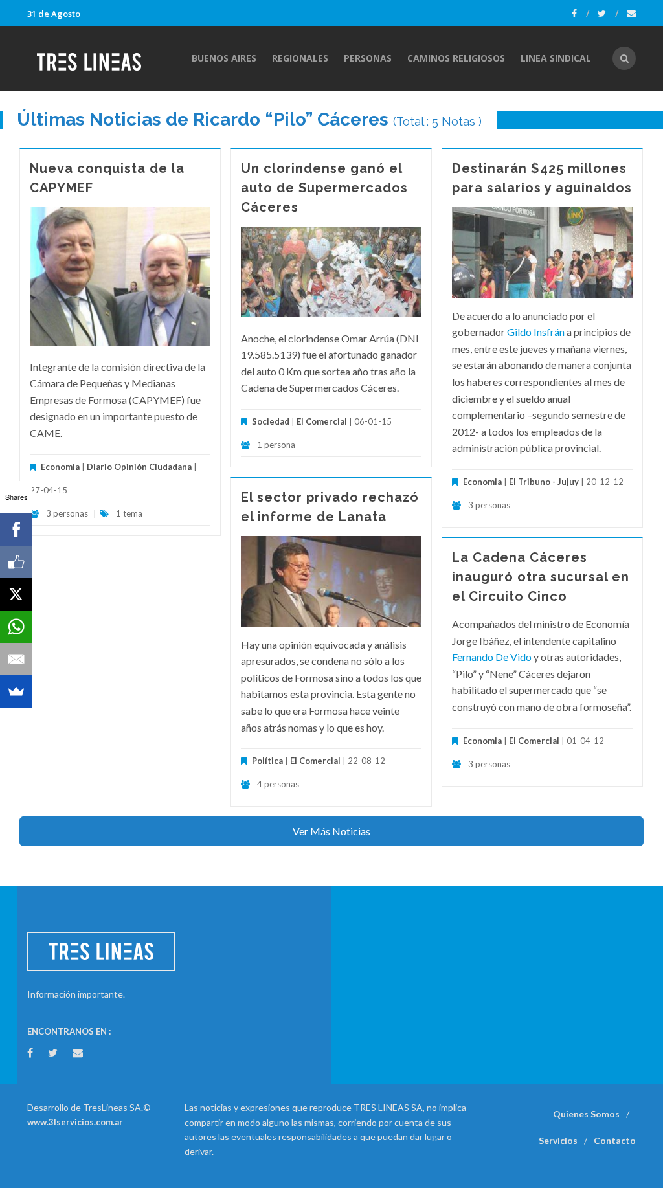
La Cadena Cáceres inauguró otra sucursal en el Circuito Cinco (540, 577)
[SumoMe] (16, 691)
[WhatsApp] (16, 627)
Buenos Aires (224, 58)
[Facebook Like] (16, 562)
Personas (368, 58)
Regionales (300, 58)
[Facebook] (580, 13)
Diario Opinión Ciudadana (139, 467)
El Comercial (322, 421)
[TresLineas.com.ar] (99, 58)
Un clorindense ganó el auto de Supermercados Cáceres (324, 188)
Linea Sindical (556, 58)
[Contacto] (631, 13)
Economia (61, 467)
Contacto (615, 1140)
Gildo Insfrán (536, 332)
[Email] (16, 659)
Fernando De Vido (492, 657)
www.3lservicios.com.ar (75, 1122)
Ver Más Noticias (331, 831)
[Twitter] (608, 13)
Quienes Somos (586, 1113)
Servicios (558, 1140)
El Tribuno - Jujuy (545, 481)
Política (267, 761)
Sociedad (270, 421)
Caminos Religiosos (456, 58)
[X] (16, 594)
